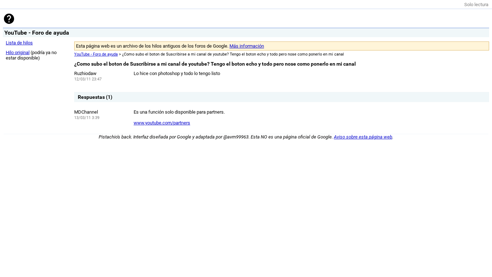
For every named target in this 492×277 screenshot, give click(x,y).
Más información (246, 46)
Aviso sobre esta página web (363, 137)
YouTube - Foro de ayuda (96, 54)
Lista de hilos (19, 42)
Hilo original (18, 52)
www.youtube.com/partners (162, 123)
